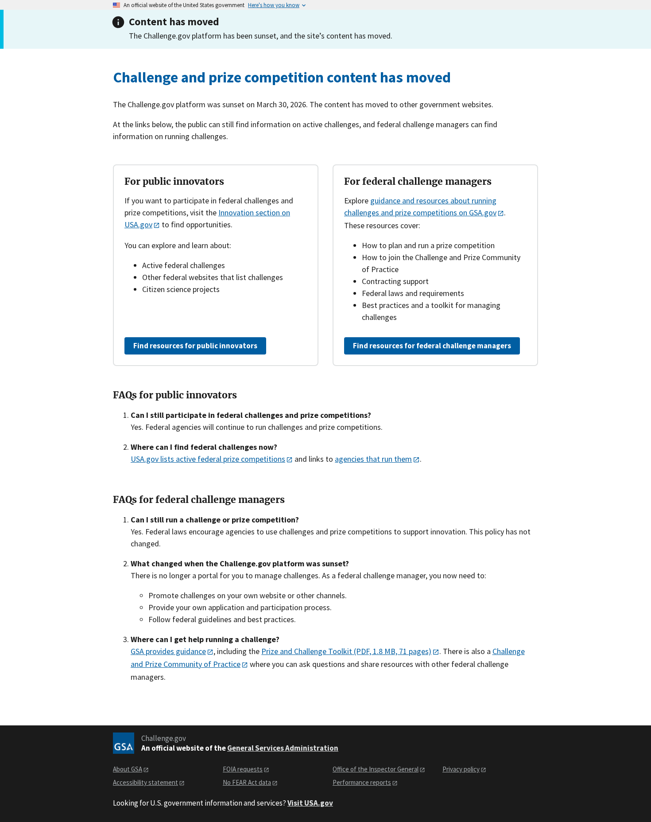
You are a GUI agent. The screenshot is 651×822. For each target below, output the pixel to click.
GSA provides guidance (168, 651)
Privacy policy (461, 769)
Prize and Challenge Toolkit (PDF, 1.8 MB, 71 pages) (346, 651)
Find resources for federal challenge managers (432, 346)
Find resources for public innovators (195, 346)
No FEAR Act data (247, 782)
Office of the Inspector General (375, 769)
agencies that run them (373, 459)
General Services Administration (282, 748)
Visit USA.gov (310, 803)
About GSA (127, 769)
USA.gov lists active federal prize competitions (208, 459)
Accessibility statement (145, 782)
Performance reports (362, 782)
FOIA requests (243, 769)
